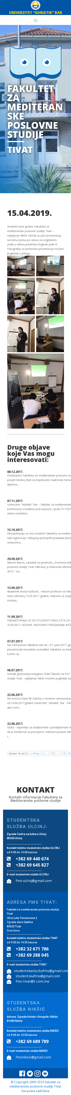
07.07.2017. (15, 641)
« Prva (35, 753)
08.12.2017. (15, 472)
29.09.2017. (15, 559)
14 (63, 753)
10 (52, 753)
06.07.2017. (15, 670)
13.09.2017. (15, 588)
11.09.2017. (15, 617)
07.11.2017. (15, 501)
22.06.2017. (15, 695)
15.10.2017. (15, 530)
